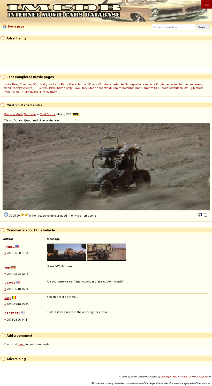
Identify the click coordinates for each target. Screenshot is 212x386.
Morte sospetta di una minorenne (110, 88)
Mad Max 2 (47, 114)
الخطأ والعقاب (46, 84)
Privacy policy (201, 376)
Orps (6, 92)
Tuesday (26, 84)
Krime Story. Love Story (72, 88)
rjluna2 (9, 247)
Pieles (15, 92)
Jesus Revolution (171, 88)
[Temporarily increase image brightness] (200, 214)
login (21, 344)
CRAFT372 (12, 313)
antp (7, 298)
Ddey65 (9, 283)
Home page (16, 26)
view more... (51, 92)
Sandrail (30, 114)
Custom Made (13, 114)
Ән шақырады (30, 92)
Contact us (185, 376)
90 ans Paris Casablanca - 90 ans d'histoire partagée (78, 84)
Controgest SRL (169, 376)
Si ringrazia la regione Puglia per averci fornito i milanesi (163, 84)
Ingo (7, 267)
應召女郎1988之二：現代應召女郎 (34, 88)
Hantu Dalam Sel (146, 88)
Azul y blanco (193, 88)
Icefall (7, 88)
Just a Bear (10, 84)
